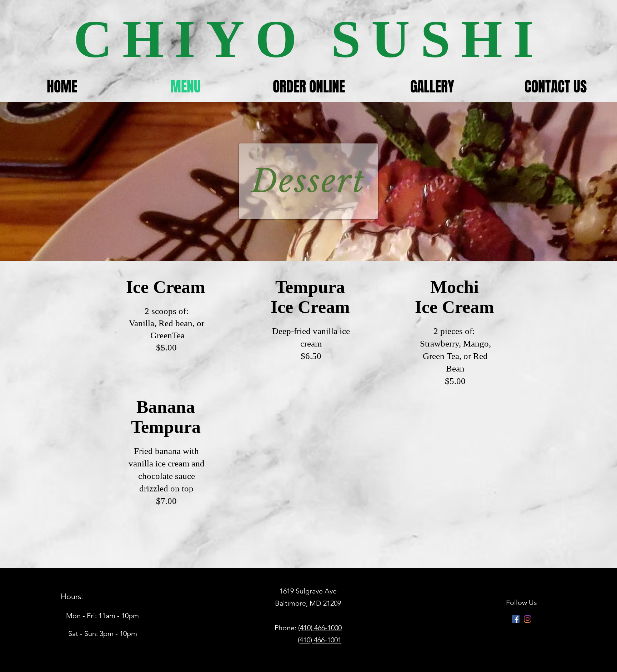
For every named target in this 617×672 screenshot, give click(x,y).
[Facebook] (516, 619)
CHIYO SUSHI (309, 39)
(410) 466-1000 (320, 627)
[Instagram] (527, 619)
